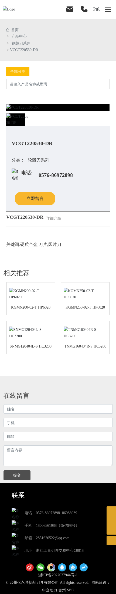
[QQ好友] (62, 567)
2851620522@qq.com (53, 538)
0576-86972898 (56, 175)
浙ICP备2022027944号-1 (58, 575)
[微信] (40, 567)
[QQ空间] (73, 567)
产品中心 (19, 36)
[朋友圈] (51, 567)
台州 (62, 590)
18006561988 (46, 526)
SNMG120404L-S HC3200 (31, 346)
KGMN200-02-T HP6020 (30, 307)
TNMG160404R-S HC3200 (85, 346)
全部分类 (17, 71)
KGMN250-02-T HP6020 (85, 307)
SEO (70, 590)
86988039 (69, 513)
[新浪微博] (30, 567)
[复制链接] (84, 567)
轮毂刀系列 (21, 43)
